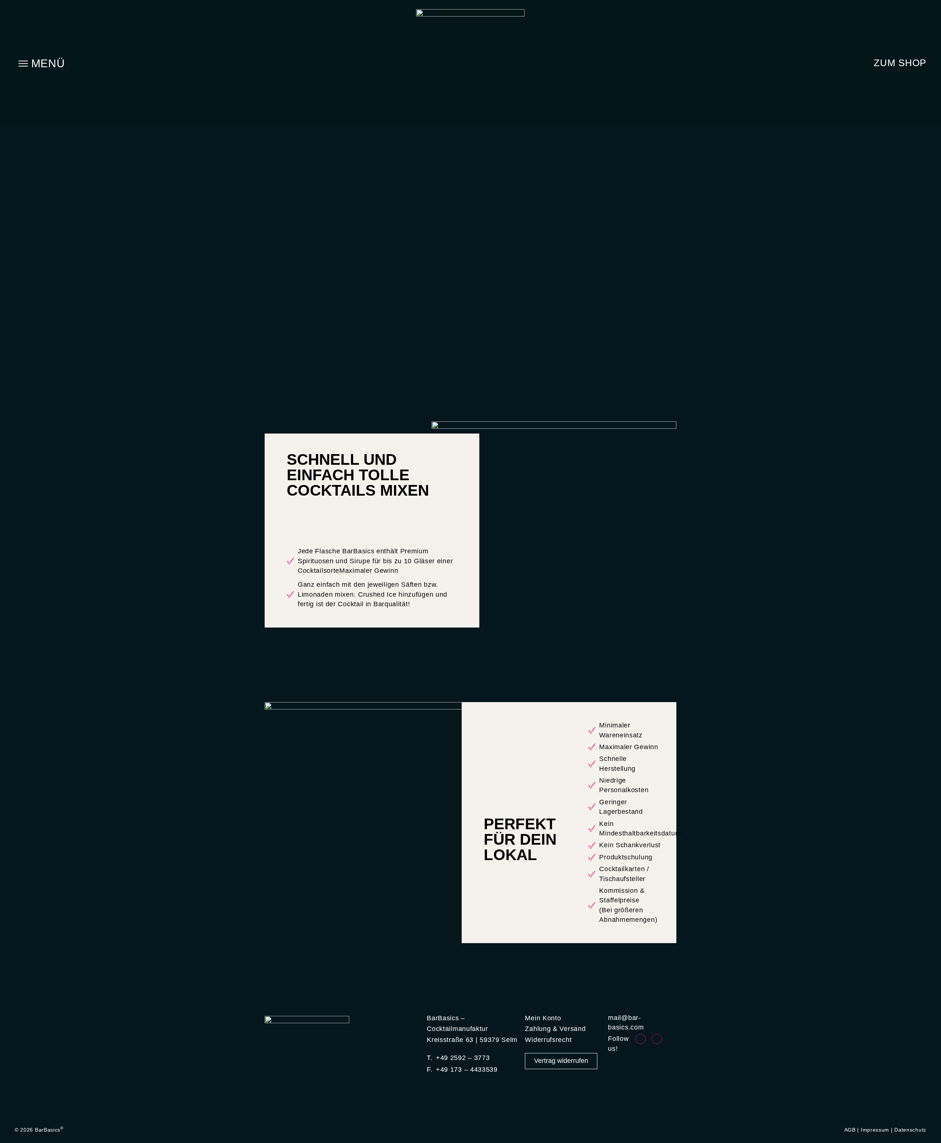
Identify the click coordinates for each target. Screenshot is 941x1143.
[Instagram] (657, 1039)
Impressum (875, 1130)
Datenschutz (910, 1130)
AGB (850, 1130)
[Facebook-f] (641, 1039)
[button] (41, 64)
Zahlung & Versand (555, 1028)
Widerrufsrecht (548, 1039)
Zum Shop (900, 63)
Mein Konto (543, 1018)
